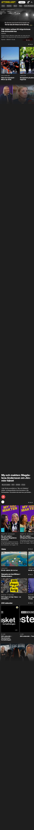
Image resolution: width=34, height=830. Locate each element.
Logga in (21, 2)
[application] (17, 17)
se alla (30, 44)
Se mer (28, 40)
